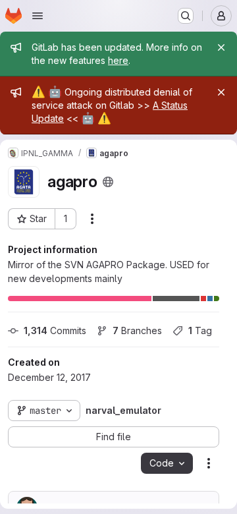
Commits (55, 330)
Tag (200, 330)
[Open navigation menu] (37, 15)
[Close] (221, 47)
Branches (137, 330)
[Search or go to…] (186, 16)
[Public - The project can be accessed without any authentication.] (108, 182)
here (118, 60)
